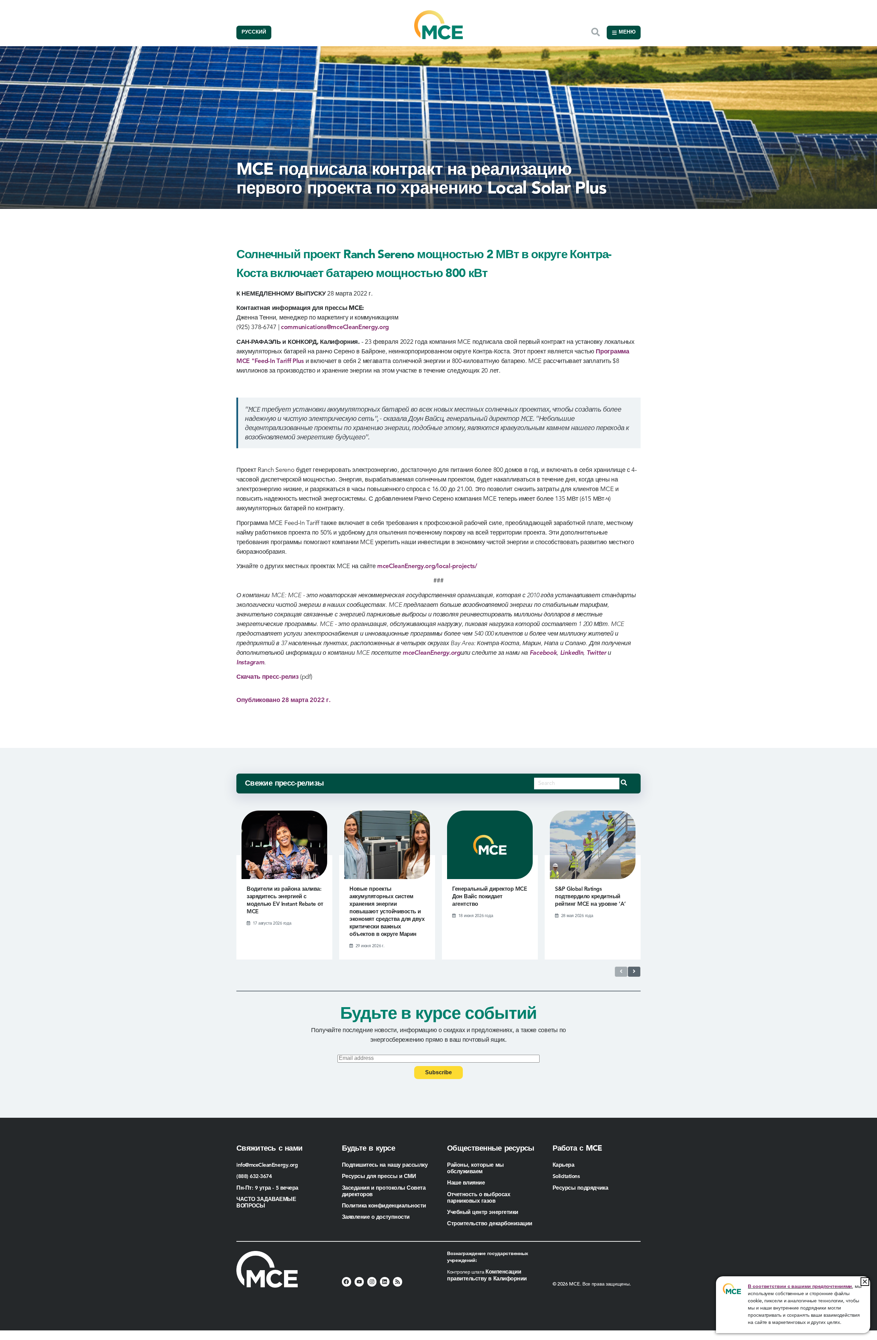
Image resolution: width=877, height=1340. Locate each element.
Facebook (543, 653)
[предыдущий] (621, 971)
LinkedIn (571, 653)
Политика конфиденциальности (384, 1206)
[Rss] (397, 1281)
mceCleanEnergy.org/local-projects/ (427, 566)
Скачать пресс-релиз (267, 677)
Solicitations (566, 1176)
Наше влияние (466, 1183)
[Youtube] (359, 1281)
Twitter (596, 653)
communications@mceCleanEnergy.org (335, 327)
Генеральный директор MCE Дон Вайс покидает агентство (489, 897)
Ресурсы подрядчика (581, 1188)
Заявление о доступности (376, 1217)
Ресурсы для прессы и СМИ (379, 1176)
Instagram (250, 663)
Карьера (564, 1165)
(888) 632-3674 (254, 1176)
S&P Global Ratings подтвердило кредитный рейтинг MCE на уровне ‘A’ (590, 897)
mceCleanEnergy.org (431, 653)
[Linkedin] (384, 1281)
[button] (865, 1282)
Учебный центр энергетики (482, 1212)
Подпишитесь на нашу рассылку (385, 1165)
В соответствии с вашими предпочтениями (800, 1286)
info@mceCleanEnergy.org (267, 1165)
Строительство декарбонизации (489, 1224)
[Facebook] (346, 1281)
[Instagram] (371, 1281)
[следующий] (634, 971)
